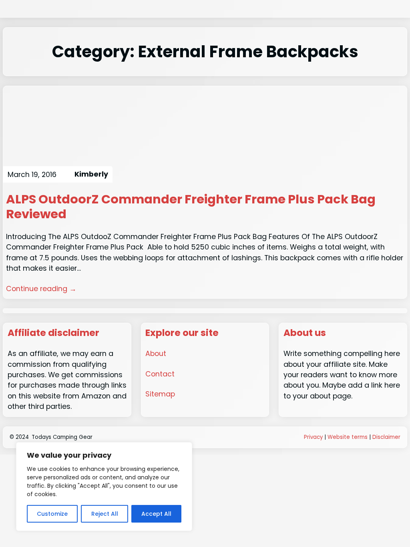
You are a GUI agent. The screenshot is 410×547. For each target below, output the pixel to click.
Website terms (348, 437)
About (155, 353)
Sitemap (160, 394)
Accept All (156, 514)
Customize (52, 514)
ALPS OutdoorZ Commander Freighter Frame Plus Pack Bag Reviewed (191, 206)
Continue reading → (41, 289)
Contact (160, 374)
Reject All (104, 514)
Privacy (313, 437)
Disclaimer (386, 437)
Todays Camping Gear (62, 437)
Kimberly (91, 174)
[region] (104, 486)
